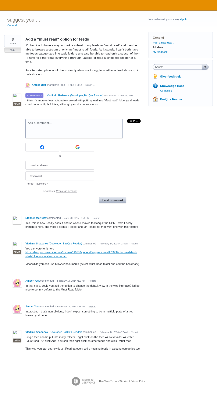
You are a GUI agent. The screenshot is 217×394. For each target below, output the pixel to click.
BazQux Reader (171, 99)
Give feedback (170, 76)
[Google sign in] (78, 147)
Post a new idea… (163, 42)
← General (10, 25)
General (158, 37)
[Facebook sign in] (42, 147)
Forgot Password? (37, 183)
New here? (60, 191)
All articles (166, 90)
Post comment (112, 200)
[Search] (205, 67)
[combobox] (178, 66)
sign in (183, 19)
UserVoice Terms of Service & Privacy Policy (122, 381)
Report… (90, 85)
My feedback (160, 51)
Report (96, 218)
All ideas (158, 47)
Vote (12, 50)
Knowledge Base (172, 85)
